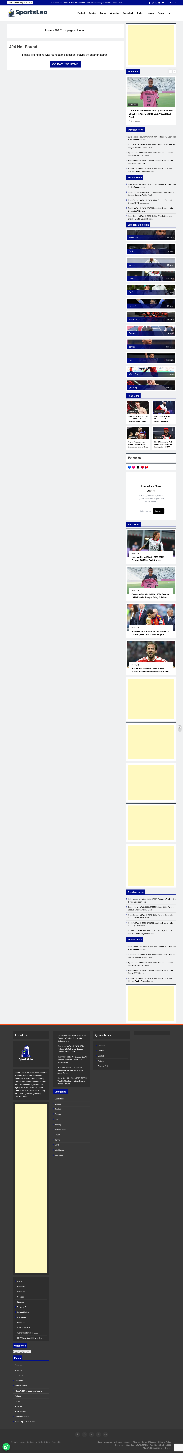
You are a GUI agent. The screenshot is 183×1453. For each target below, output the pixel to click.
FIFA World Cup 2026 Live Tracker (31, 1338)
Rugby (161, 13)
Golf (56, 1119)
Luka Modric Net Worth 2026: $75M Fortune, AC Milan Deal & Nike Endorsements (148, 113)
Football (81, 13)
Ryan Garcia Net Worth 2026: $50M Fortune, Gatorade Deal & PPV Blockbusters (89, 3)
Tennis (103, 13)
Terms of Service (24, 1307)
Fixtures (20, 1302)
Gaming (92, 13)
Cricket (139, 13)
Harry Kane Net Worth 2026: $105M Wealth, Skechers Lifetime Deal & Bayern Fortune (150, 671)
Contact (20, 1297)
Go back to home (65, 64)
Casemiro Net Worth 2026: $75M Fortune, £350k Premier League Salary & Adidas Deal (150, 597)
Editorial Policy (23, 1312)
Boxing (58, 1104)
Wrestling (114, 13)
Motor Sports (60, 1129)
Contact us (19, 1375)
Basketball (128, 13)
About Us (21, 1286)
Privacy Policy (20, 1411)
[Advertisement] (151, 45)
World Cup (59, 1150)
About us (18, 1365)
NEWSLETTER (23, 1328)
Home (48, 30)
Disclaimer (21, 1317)
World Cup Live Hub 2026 (27, 1333)
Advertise (21, 1292)
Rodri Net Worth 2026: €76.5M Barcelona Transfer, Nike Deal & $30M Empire (71, 1070)
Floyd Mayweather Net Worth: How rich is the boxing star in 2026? (163, 444)
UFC (57, 1145)
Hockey (150, 13)
